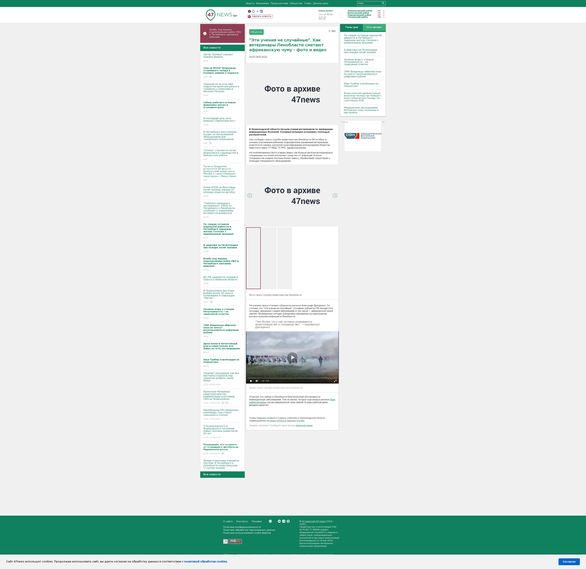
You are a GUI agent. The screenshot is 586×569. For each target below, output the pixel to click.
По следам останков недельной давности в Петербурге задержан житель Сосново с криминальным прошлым (363, 39)
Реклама (257, 521)
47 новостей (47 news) (314, 521)
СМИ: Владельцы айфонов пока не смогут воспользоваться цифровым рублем (362, 74)
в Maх (301, 421)
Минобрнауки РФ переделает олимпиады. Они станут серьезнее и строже (221, 414)
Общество (296, 3)
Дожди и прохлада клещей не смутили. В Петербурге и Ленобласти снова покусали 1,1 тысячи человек (221, 466)
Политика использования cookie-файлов (247, 533)
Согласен (569, 561)
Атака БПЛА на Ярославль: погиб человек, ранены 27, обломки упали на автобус (219, 191)
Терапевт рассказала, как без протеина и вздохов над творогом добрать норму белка (221, 378)
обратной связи (304, 425)
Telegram (283, 521)
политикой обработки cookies (205, 561)
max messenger (261, 11)
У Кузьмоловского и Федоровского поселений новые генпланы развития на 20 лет (220, 431)
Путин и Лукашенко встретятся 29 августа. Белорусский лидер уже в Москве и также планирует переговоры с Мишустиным (219, 173)
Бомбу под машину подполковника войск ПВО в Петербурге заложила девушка (225, 33)
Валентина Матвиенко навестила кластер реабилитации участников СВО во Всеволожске (219, 397)
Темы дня (351, 27)
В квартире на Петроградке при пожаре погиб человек (360, 51)
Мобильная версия (249, 11)
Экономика (262, 3)
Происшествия (279, 3)
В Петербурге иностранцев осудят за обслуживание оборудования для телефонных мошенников (219, 137)
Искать (383, 3)
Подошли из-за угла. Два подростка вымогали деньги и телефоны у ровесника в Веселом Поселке (221, 89)
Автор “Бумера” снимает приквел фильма (218, 58)
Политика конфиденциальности (242, 527)
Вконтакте (279, 521)
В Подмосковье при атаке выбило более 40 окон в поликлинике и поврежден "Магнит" (219, 296)
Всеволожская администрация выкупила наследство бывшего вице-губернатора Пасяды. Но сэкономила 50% (362, 97)
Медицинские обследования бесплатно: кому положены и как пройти (361, 110)
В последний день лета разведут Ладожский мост (219, 121)
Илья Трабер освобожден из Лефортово (361, 85)
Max (288, 521)
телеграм (257, 11)
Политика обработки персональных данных (249, 530)
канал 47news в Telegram (283, 421)
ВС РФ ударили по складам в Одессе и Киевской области (220, 280)
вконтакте (253, 11)
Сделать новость (261, 16)
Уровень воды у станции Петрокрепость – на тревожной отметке (359, 62)
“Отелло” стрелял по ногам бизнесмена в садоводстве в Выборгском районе (220, 154)
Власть (250, 3)
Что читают (374, 27)
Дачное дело (320, 3)
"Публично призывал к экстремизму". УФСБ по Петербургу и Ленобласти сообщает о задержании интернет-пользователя (219, 210)
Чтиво (307, 3)
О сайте (228, 521)
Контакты (242, 521)
